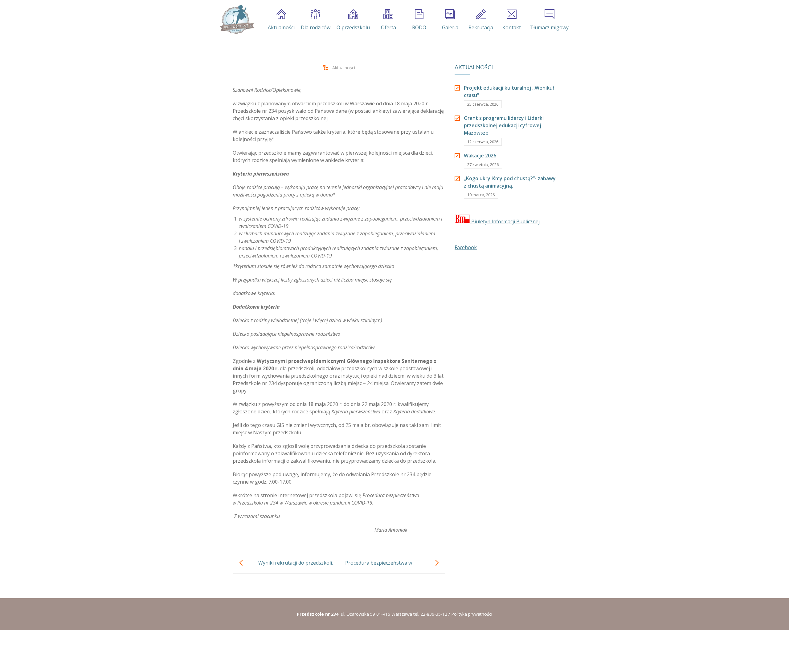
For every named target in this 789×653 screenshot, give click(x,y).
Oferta (388, 27)
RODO (419, 27)
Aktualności (281, 27)
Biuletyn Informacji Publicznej (505, 221)
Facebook (466, 247)
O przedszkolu (353, 27)
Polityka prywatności (471, 614)
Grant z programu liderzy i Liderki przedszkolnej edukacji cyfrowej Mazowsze (504, 125)
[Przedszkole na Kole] (236, 19)
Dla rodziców (315, 27)
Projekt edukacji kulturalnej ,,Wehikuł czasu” (509, 91)
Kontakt (511, 27)
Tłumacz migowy (549, 27)
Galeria (450, 27)
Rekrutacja (480, 27)
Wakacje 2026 (480, 155)
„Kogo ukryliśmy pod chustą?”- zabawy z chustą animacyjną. (510, 182)
